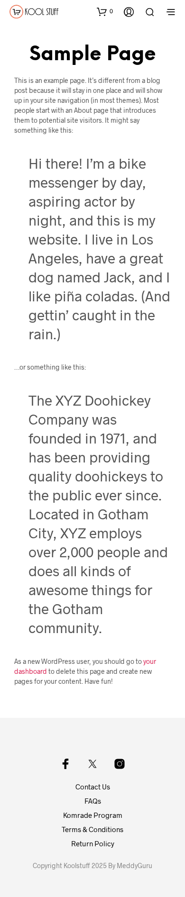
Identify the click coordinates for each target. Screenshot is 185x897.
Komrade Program (92, 815)
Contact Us (92, 786)
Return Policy (92, 843)
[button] (105, 11)
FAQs (92, 801)
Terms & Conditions (92, 829)
